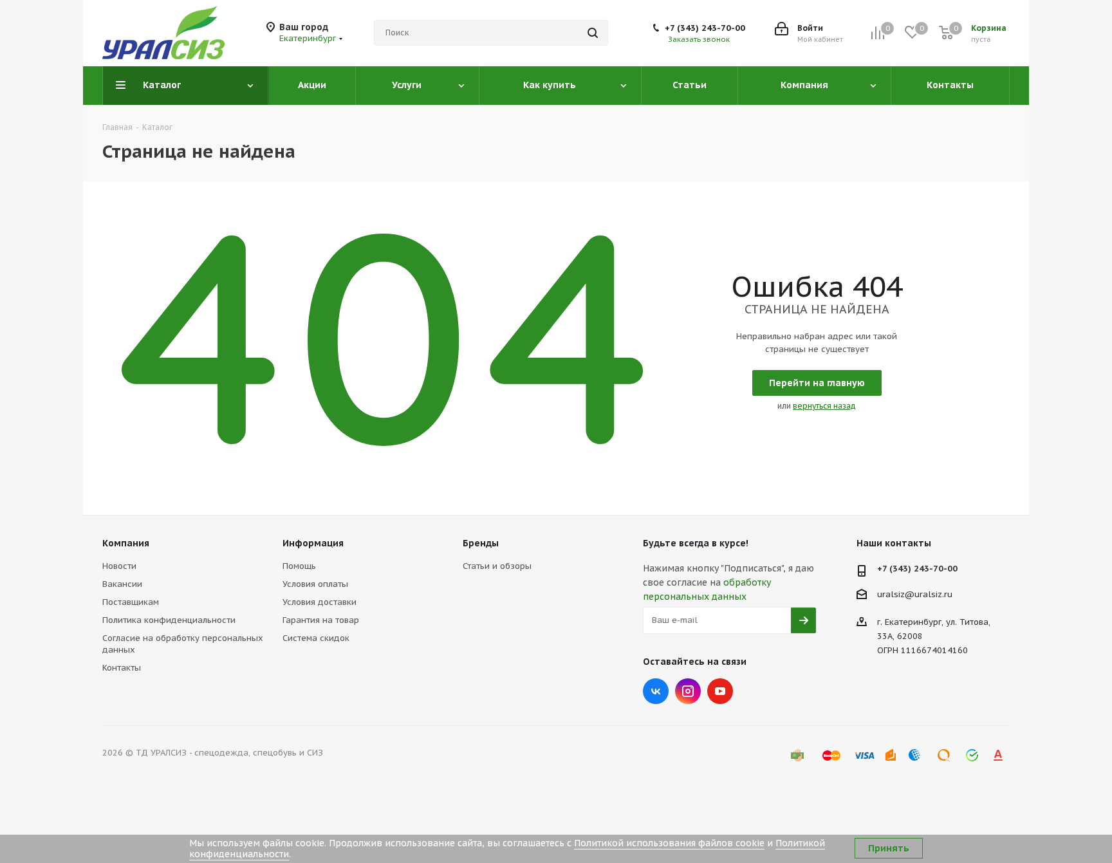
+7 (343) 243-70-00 (705, 28)
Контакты (121, 667)
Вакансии (122, 584)
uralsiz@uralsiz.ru (914, 593)
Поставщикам (130, 602)
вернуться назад (824, 406)
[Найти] (592, 33)
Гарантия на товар (321, 620)
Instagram (688, 691)
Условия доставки (320, 602)
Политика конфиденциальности (169, 620)
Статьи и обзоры (497, 566)
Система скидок (316, 638)
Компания (125, 543)
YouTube (720, 691)
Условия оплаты (315, 584)
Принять (888, 848)
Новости (119, 566)
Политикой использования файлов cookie (669, 843)
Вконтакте (656, 691)
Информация (313, 543)
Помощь (299, 566)
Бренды (481, 543)
